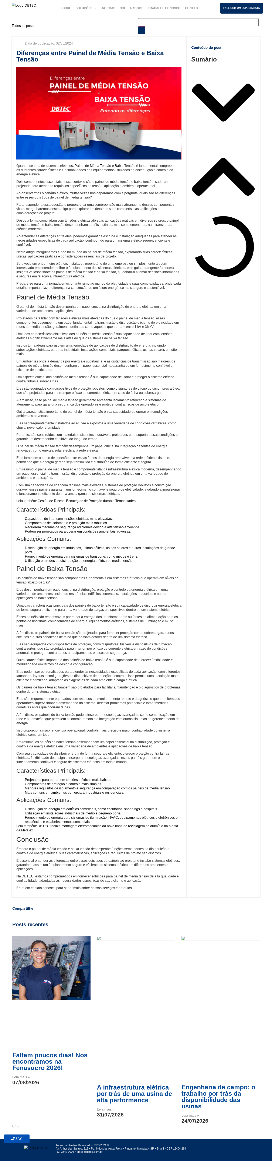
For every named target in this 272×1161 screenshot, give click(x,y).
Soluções (84, 8)
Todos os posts (23, 26)
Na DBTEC (25, 876)
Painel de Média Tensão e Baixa (99, 166)
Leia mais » (21, 1077)
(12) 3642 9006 (65, 1151)
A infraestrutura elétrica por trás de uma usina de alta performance (134, 1094)
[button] (223, 103)
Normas (108, 8)
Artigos (136, 8)
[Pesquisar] (141, 30)
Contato (192, 8)
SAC (19, 1138)
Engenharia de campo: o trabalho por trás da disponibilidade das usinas (218, 1097)
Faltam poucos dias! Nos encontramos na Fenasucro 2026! (50, 1061)
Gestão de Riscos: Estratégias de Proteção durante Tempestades (87, 501)
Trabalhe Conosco (164, 8)
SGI (122, 8)
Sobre (66, 8)
